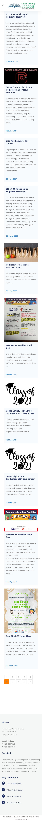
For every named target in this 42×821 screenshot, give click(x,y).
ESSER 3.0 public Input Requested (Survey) (17, 15)
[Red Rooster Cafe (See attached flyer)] (21, 252)
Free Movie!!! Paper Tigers (19, 636)
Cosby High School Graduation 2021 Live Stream (20, 477)
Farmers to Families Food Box (19, 346)
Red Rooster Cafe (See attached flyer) (17, 266)
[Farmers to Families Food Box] (21, 320)
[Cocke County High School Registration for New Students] (21, 76)
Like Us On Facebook (14, 783)
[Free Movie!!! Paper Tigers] (21, 611)
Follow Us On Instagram (15, 790)
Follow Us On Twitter (14, 796)
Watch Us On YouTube (14, 803)
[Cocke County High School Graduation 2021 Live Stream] (21, 394)
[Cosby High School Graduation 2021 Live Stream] (21, 460)
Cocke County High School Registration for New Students (19, 90)
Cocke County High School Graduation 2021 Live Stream (20, 412)
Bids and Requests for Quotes (17, 142)
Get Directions (8, 741)
